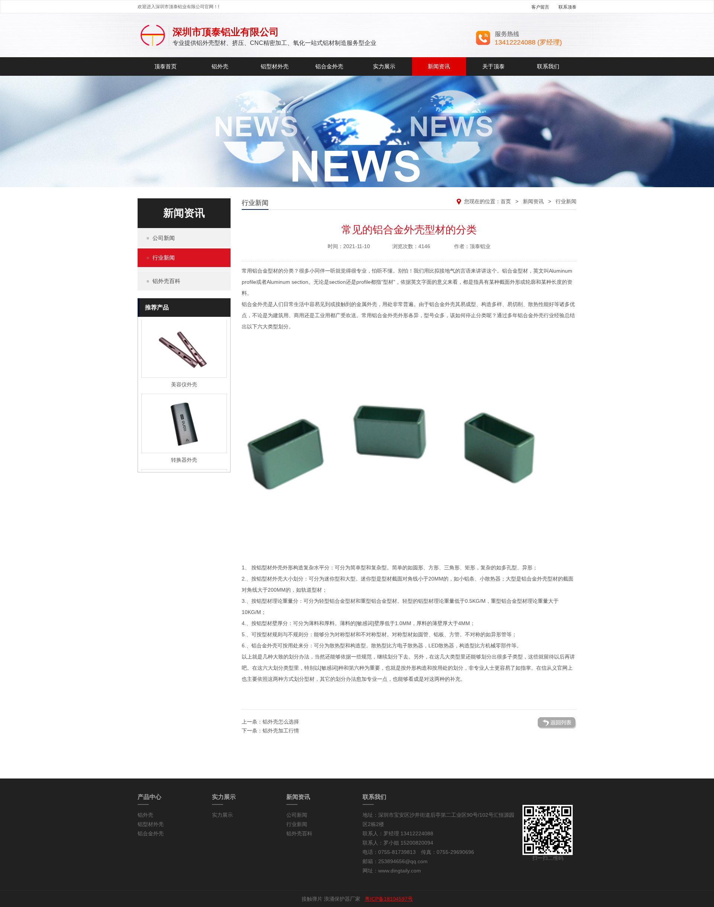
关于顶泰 (493, 66)
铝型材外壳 (275, 66)
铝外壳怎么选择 (281, 722)
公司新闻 (163, 238)
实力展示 (384, 66)
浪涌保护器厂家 (342, 899)
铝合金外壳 (329, 66)
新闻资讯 (439, 66)
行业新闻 (163, 257)
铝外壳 (220, 66)
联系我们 (548, 66)
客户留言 (540, 7)
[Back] (557, 727)
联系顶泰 (567, 7)
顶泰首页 (165, 66)
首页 (506, 201)
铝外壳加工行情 (281, 731)
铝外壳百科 (166, 281)
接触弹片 (312, 899)
